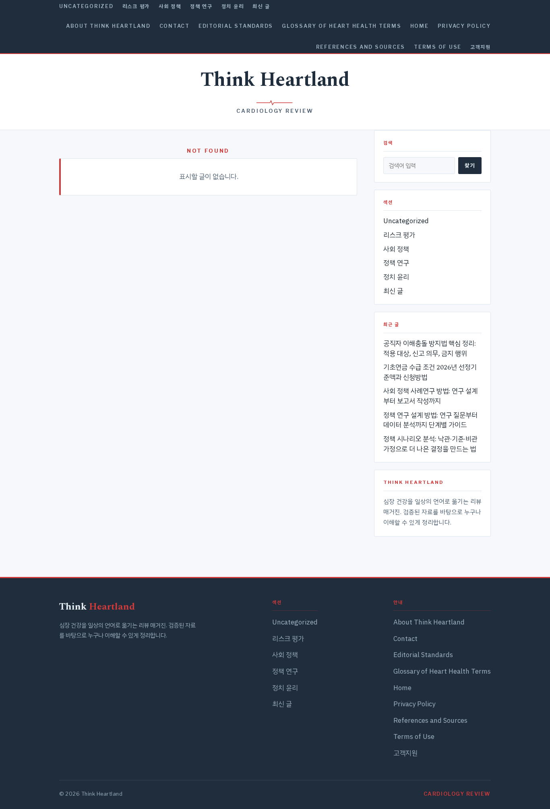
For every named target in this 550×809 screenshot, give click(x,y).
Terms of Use (437, 47)
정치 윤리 (232, 6)
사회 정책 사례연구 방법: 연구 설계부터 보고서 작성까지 (430, 396)
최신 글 (261, 6)
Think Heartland (275, 80)
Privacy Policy (464, 26)
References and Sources (360, 47)
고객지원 (480, 47)
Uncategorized (86, 6)
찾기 (470, 165)
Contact (174, 26)
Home (419, 26)
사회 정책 (170, 6)
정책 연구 (201, 6)
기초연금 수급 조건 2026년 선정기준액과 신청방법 (430, 372)
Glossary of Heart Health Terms (341, 26)
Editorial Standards (235, 26)
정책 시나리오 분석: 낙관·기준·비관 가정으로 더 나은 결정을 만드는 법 (430, 444)
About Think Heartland (108, 26)
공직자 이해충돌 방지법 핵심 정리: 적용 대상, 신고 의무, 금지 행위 (429, 348)
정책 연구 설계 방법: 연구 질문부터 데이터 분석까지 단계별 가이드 (430, 420)
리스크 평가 (136, 6)
